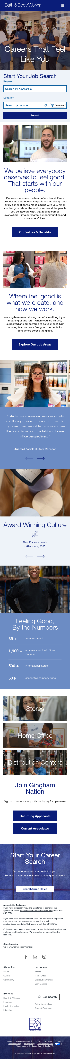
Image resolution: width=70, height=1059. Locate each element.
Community (8, 979)
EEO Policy (37, 1041)
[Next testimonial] (41, 458)
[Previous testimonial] (29, 458)
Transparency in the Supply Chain (29, 1046)
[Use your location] (46, 105)
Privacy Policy (29, 1044)
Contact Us (49, 1046)
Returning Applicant (44, 1004)
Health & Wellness (11, 997)
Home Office (40, 975)
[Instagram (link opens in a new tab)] (44, 957)
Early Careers (41, 983)
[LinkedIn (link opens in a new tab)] (35, 957)
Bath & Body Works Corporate (18, 1041)
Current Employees (43, 1008)
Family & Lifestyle (11, 1006)
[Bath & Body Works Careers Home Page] (23, 5)
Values (6, 971)
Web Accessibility (14, 1044)
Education (8, 1010)
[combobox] (35, 89)
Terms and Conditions (52, 1041)
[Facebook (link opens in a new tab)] (26, 957)
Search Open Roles (35, 888)
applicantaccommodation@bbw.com (36, 910)
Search (35, 115)
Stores (38, 971)
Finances (7, 1001)
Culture (6, 975)
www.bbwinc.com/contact (20, 946)
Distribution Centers (44, 979)
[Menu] (63, 5)
